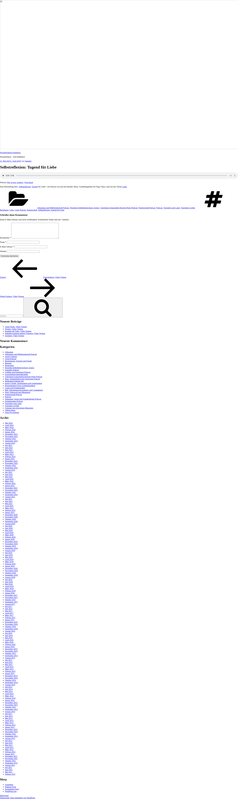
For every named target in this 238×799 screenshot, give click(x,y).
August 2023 (10, 443)
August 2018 (10, 577)
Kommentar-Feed (12, 789)
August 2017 (10, 604)
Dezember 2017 (11, 595)
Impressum (4, 796)
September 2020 (11, 521)
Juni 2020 (9, 528)
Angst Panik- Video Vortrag (16, 327)
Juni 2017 (9, 609)
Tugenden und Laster (171, 208)
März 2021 (9, 508)
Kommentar (5, 238)
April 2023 (9, 452)
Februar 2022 (10, 483)
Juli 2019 (8, 553)
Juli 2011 (8, 767)
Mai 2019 (9, 557)
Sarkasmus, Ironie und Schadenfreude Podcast (23, 399)
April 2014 (9, 694)
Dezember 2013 (11, 703)
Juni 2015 (9, 662)
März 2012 (9, 750)
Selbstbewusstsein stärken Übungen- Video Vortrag (25, 333)
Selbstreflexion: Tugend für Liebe (51, 210)
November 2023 (11, 436)
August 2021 (10, 497)
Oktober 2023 (10, 439)
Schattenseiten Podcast (14, 401)
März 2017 (9, 615)
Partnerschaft (32, 210)
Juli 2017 (8, 606)
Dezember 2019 (11, 542)
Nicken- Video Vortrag (14, 329)
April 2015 (9, 667)
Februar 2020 (10, 537)
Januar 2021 (10, 512)
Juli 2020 (8, 526)
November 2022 (11, 463)
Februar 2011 (10, 774)
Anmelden (9, 785)
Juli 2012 (8, 741)
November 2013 (11, 705)
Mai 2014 (9, 691)
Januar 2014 (10, 700)
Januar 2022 (10, 486)
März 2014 (9, 696)
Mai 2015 (9, 665)
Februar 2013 (10, 725)
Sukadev (28, 161)
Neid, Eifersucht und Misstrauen (17, 392)
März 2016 (9, 642)
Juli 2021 (8, 499)
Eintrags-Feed (10, 787)
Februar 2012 (10, 752)
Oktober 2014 (10, 680)
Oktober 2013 (10, 707)
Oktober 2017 (10, 600)
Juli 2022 (8, 472)
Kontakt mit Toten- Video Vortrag (18, 331)
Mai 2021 (9, 504)
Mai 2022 (9, 477)
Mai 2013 (9, 718)
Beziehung (4, 210)
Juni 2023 (9, 448)
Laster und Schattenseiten (15, 388)
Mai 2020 (9, 530)
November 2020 (11, 517)
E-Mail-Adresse (7, 247)
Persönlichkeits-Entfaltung (10, 153)
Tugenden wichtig (188, 208)
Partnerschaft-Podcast (146, 208)
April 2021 (9, 506)
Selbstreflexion (25, 187)
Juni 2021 (9, 501)
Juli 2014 (8, 687)
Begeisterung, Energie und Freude (18, 361)
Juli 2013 (8, 714)
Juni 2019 (9, 555)
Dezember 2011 (11, 756)
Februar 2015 (10, 671)
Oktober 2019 (10, 546)
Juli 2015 (8, 660)
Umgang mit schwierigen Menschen (19, 408)
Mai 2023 (9, 450)
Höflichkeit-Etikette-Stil (14, 381)
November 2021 (11, 490)
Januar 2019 (10, 566)
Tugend (35, 187)
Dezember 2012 (11, 729)
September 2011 (11, 763)
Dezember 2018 (11, 568)
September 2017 (11, 602)
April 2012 (9, 747)
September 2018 (11, 575)
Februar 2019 (10, 564)
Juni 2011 (9, 770)
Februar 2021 (10, 510)
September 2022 (11, 468)
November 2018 (11, 571)
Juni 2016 (9, 635)
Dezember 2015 (11, 649)
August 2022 (10, 470)
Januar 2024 (10, 432)
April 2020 (9, 533)
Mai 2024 (9, 423)
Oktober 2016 (10, 627)
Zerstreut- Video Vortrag (14, 336)
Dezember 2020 (11, 515)
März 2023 (9, 454)
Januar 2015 (10, 674)
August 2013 (10, 712)
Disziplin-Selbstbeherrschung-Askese (84, 208)
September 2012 (11, 736)
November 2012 (11, 732)
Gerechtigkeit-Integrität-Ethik (16, 374)
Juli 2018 (8, 580)
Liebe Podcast (20, 210)
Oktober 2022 (10, 465)
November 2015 (11, 651)
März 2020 (9, 535)
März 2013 (9, 723)
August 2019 (10, 550)
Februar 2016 (10, 644)
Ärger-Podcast (10, 359)
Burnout (8, 363)
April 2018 (9, 586)
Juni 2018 (9, 582)
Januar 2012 (10, 754)
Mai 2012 (9, 745)
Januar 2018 (10, 593)
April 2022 (9, 479)
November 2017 (11, 597)
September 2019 (11, 548)
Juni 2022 (9, 474)
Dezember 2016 (11, 622)
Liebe (124, 187)
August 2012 (10, 738)
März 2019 (9, 562)
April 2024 (9, 425)
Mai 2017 (9, 611)
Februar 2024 (10, 430)
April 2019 (9, 559)
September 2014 (11, 682)
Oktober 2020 (10, 519)
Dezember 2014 (11, 676)
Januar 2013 (10, 727)
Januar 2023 (10, 459)
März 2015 (9, 669)
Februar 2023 (10, 457)
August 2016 (10, 631)
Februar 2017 (10, 618)
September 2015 (11, 656)
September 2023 (11, 441)
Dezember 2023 (11, 434)
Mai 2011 (8, 772)
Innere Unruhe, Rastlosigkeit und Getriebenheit (23, 383)
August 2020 (10, 524)
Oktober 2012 (10, 734)
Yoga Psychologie (12, 412)
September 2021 (11, 495)
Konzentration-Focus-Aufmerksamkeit (20, 386)
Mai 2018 (9, 584)
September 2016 (11, 629)
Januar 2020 (10, 539)
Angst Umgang (11, 357)
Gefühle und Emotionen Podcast (17, 372)
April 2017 (9, 613)
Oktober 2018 (10, 573)
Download (29, 182)
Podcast (159, 208)
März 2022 (9, 481)
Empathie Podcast (12, 370)
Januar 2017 (10, 620)
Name (3, 242)
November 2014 (11, 678)
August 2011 (10, 765)
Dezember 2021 (11, 488)
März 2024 (9, 427)
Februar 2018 (10, 591)
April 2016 (9, 640)
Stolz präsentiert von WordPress (22, 798)
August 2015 (10, 658)
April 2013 (9, 720)
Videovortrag (10, 410)
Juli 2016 (8, 633)
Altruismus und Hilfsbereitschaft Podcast (53, 208)
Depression (9, 365)
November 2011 (11, 758)
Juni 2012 (9, 743)
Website (3, 251)
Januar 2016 (10, 647)
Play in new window (15, 182)
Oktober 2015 (10, 653)
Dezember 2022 (11, 461)
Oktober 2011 (10, 761)
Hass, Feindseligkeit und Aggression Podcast (22, 379)
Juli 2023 (8, 445)
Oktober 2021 (10, 492)
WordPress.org (10, 791)
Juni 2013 (9, 716)
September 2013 (11, 709)
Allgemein (9, 352)
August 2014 (10, 685)
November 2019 (11, 544)
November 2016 (11, 624)
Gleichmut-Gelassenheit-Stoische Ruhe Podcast (118, 208)
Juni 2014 (9, 689)
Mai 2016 (9, 638)
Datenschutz (5, 798)
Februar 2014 (10, 698)
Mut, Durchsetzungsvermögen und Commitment (24, 390)
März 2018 (9, 589)
